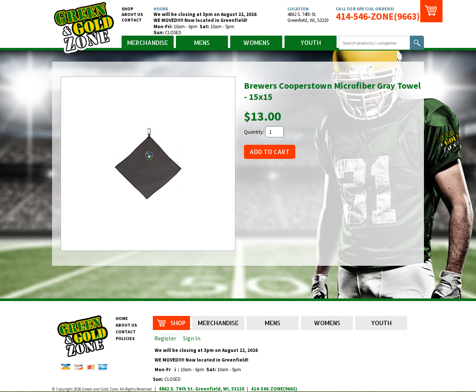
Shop (127, 9)
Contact (132, 20)
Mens (202, 42)
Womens (256, 42)
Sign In (191, 338)
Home (122, 318)
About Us (132, 14)
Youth (310, 42)
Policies (125, 338)
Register (165, 338)
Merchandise (147, 42)
